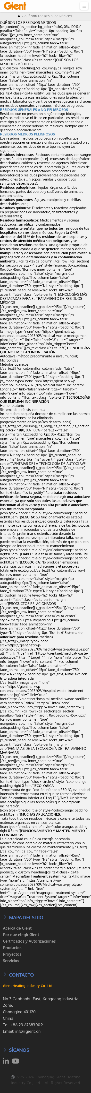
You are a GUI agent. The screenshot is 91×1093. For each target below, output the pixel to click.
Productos (12, 947)
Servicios (11, 960)
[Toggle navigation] (84, 6)
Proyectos (12, 954)
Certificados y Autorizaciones (29, 941)
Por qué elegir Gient (21, 934)
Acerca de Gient (17, 928)
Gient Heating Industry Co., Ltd (27, 986)
